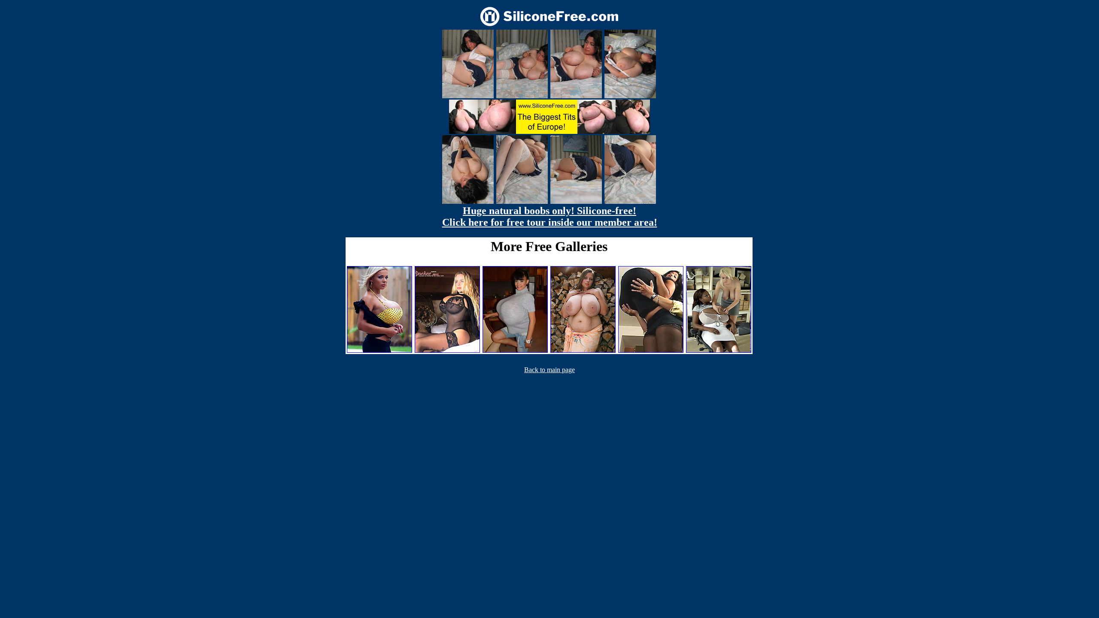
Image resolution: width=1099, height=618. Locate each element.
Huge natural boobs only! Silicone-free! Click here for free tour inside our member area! (549, 216)
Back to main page (549, 369)
